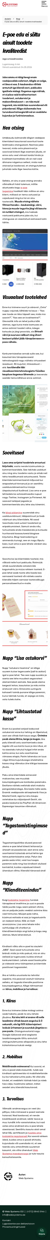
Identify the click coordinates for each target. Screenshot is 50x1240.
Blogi (18, 19)
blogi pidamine (14, 512)
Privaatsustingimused (13, 1226)
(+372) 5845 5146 (36, 1211)
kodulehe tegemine (19, 899)
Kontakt (6, 1220)
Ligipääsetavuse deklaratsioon (18, 1223)
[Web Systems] (10, 4)
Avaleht (8, 19)
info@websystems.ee (13, 1214)
